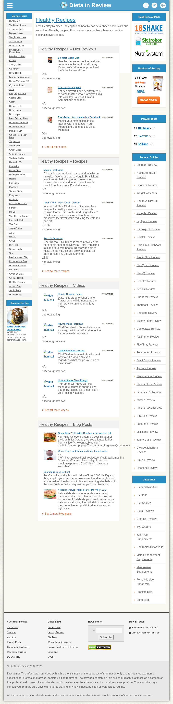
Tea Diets (14, 224)
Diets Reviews (145, 510)
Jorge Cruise (15, 228)
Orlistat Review (146, 237)
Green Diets (15, 150)
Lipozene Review (147, 185)
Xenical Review (146, 289)
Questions (53, 652)
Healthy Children (17, 282)
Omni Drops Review (149, 360)
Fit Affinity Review (147, 344)
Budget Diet (15, 106)
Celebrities (14, 68)
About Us (11, 637)
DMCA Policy (13, 657)
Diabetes (13, 199)
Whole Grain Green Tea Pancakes (16, 328)
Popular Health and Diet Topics (63, 647)
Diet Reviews (54, 627)
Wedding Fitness (17, 25)
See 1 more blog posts (57, 513)
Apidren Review (146, 368)
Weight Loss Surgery (19, 216)
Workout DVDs (16, 158)
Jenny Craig (15, 64)
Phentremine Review (149, 376)
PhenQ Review (146, 273)
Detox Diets (15, 170)
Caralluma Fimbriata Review (149, 247)
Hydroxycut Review (148, 229)
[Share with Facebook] (146, 5)
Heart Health (15, 73)
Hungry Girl (14, 21)
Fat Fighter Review (148, 336)
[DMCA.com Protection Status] (99, 648)
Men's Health (15, 131)
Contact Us (12, 627)
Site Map (11, 632)
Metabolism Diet (17, 56)
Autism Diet (15, 286)
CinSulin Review (147, 416)
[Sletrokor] (149, 41)
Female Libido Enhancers (145, 581)
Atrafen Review (146, 400)
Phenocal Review (147, 297)
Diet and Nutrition (147, 487)
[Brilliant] (149, 53)
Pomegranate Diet (18, 261)
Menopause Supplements (144, 569)
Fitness (13, 207)
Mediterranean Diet (18, 257)
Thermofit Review (147, 304)
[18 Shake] (149, 29)
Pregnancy (14, 195)
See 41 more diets (55, 146)
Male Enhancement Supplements (148, 557)
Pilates (12, 236)
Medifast (13, 187)
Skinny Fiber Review (149, 320)
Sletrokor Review (147, 164)
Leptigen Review (147, 221)
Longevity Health (17, 93)
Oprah (12, 102)
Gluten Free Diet (17, 154)
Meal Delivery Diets (18, 118)
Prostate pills (144, 591)
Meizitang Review (147, 431)
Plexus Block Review (149, 384)
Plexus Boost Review (149, 408)
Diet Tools (14, 269)
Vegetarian (14, 141)
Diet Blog (52, 637)
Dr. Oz (12, 212)
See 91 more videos (56, 410)
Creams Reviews (147, 518)
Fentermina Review (148, 352)
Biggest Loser (16, 33)
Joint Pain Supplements (144, 537)
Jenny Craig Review (149, 439)
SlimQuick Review (148, 265)
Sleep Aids (143, 599)
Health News (15, 294)
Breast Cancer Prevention (16, 51)
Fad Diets (14, 183)
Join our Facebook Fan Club (145, 632)
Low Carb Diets (16, 220)
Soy (11, 253)
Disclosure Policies (16, 652)
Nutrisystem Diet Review (146, 175)
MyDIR (51, 657)
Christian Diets (16, 274)
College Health (16, 278)
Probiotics (14, 166)
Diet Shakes (144, 503)
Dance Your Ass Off (19, 81)
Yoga (11, 232)
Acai (11, 89)
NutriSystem (15, 110)
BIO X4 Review (146, 460)
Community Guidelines (18, 647)
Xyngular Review (147, 213)
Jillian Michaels (16, 29)
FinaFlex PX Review (149, 392)
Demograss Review (148, 328)
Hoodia (12, 178)
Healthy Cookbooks (18, 122)
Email (93, 630)
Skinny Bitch (15, 191)
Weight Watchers (17, 37)
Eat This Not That (18, 203)
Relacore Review (147, 312)
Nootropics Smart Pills (150, 547)
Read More (148, 99)
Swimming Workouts (19, 77)
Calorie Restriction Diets (18, 136)
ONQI (12, 241)
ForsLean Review (147, 423)
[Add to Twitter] (154, 5)
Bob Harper (14, 114)
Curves (12, 60)
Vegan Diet (14, 145)
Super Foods (15, 249)
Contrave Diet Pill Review (147, 203)
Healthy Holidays (17, 265)
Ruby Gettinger (16, 45)
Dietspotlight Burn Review (147, 449)
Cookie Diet (15, 97)
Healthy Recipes (17, 126)
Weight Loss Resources (59, 642)
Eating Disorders (17, 174)
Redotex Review (146, 281)
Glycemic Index (17, 85)
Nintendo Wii (15, 162)
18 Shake (141, 77)
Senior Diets (15, 290)
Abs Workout (15, 41)
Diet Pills (13, 245)
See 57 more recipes (56, 271)
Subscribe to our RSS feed (145, 627)
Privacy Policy (14, 642)
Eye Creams (144, 526)
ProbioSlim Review (148, 257)
